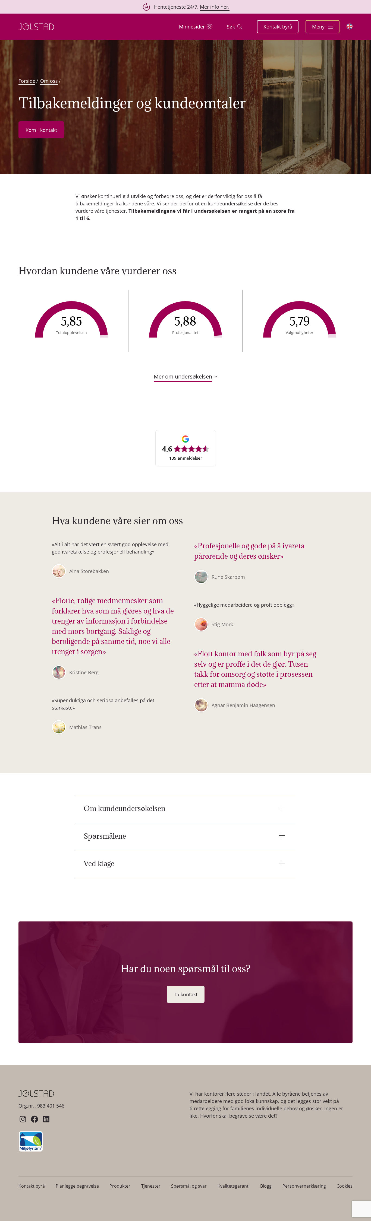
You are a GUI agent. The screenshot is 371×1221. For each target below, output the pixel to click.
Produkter (119, 1186)
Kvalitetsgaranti (234, 1186)
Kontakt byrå (277, 26)
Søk (231, 26)
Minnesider (192, 26)
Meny (319, 26)
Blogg (266, 1186)
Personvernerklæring (304, 1186)
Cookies (345, 1186)
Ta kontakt (185, 994)
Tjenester (151, 1186)
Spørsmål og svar (189, 1186)
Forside (26, 81)
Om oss (49, 81)
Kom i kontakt (41, 130)
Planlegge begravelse (77, 1186)
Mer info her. (214, 7)
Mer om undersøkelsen (183, 376)
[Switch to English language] (350, 26)
